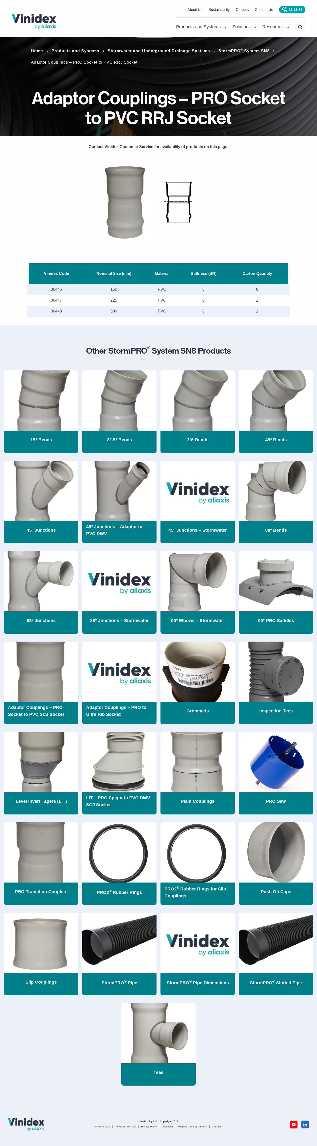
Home (37, 51)
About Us (195, 9)
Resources (273, 26)
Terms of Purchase (125, 1126)
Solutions (241, 26)
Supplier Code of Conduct (192, 1126)
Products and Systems (198, 26)
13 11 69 (295, 10)
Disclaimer (167, 1126)
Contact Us (264, 9)
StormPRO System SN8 (244, 51)
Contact (216, 1126)
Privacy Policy (149, 1126)
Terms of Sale (102, 1126)
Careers (242, 9)
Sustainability (219, 9)
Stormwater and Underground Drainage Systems (159, 51)
